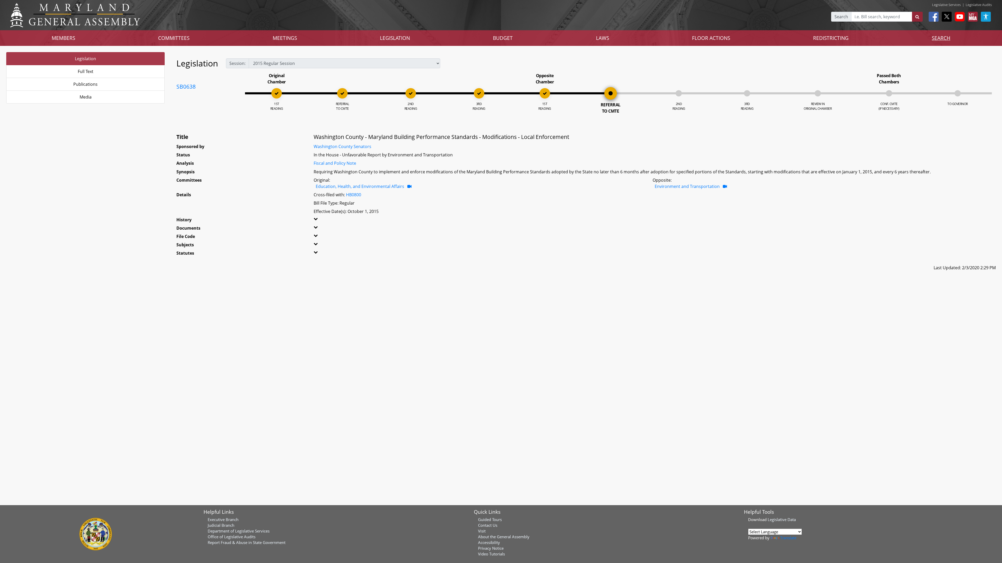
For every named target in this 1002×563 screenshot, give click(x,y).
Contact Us (487, 525)
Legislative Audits (979, 4)
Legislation (85, 59)
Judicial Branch (221, 525)
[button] (344, 221)
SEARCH (941, 38)
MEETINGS (285, 38)
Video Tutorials (491, 553)
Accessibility (489, 542)
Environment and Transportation (687, 186)
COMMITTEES (173, 38)
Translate (788, 537)
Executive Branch (223, 519)
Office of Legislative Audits (231, 536)
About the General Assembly (503, 536)
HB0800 (353, 195)
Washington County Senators (342, 146)
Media (86, 97)
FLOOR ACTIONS (711, 38)
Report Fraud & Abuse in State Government (246, 542)
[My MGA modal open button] (972, 17)
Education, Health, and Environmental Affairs (360, 186)
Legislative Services (946, 4)
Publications (85, 84)
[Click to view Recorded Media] (409, 186)
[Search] (917, 17)
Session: (237, 63)
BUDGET (503, 38)
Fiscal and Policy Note (335, 163)
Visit (482, 531)
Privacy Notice (491, 548)
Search (841, 17)
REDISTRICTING (831, 38)
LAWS (602, 38)
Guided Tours (490, 519)
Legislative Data (782, 519)
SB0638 (186, 86)
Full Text (85, 71)
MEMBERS (63, 38)
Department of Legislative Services (239, 531)
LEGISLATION (395, 38)
